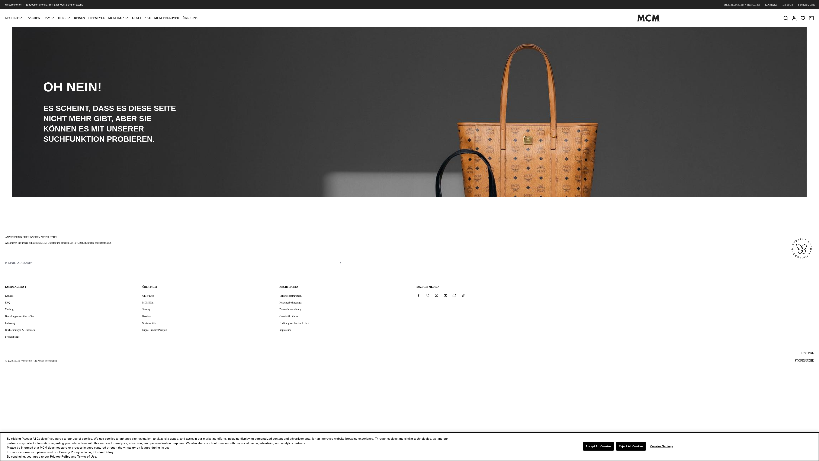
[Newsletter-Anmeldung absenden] (340, 263)
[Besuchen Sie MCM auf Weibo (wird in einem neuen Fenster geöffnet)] (454, 296)
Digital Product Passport (154, 329)
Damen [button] (49, 18)
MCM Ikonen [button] (118, 18)
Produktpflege (12, 336)
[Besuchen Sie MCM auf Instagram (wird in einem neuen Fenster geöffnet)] (427, 296)
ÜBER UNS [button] (190, 18)
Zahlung (9, 309)
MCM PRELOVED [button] (166, 18)
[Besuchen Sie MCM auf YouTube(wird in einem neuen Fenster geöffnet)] (445, 296)
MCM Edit (147, 302)
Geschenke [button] (141, 18)
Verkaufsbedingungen (290, 295)
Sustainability (149, 323)
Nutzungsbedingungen (290, 302)
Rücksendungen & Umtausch (20, 329)
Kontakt (771, 4)
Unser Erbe (148, 295)
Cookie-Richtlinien (288, 316)
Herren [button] (64, 18)
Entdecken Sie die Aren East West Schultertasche (54, 4)
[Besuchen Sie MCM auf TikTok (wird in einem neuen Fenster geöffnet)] (463, 296)
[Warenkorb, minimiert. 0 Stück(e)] (811, 18)
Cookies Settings (661, 446)
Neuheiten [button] (14, 18)
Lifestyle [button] (96, 18)
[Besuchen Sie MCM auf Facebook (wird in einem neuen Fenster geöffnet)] (418, 296)
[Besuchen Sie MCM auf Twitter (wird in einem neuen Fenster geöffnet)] (436, 296)
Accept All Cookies (598, 446)
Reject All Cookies (631, 446)
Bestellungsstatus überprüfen (19, 316)
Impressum (285, 329)
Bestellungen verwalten (742, 4)
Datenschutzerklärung (290, 309)
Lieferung (10, 323)
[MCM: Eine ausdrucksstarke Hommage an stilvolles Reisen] (648, 20)
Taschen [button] (33, 18)
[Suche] (785, 18)
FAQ (7, 302)
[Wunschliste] (802, 18)
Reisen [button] (79, 18)
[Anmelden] (794, 18)
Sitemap (146, 309)
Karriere (146, 316)
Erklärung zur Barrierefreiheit (294, 323)
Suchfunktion (74, 139)
